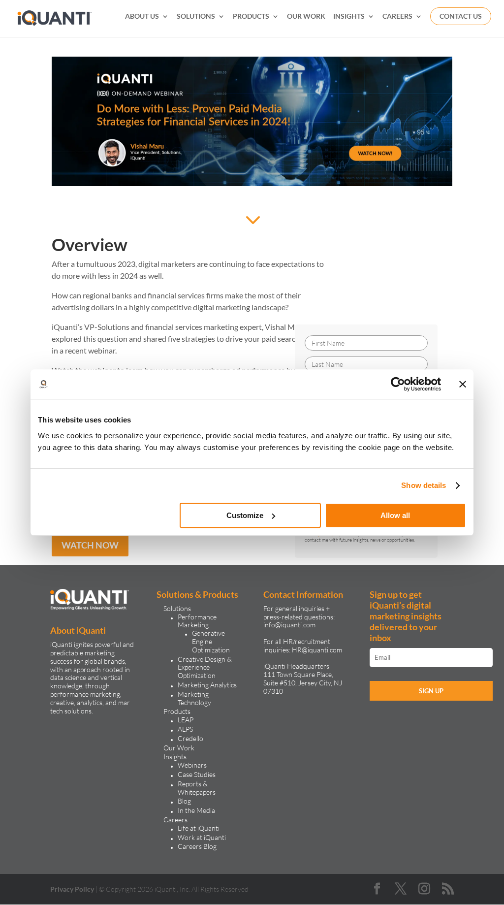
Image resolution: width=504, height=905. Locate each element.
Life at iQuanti (199, 828)
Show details (423, 485)
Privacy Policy (72, 889)
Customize (244, 515)
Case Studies (197, 774)
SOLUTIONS (196, 16)
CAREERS (397, 16)
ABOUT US (142, 16)
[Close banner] (462, 384)
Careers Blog (197, 846)
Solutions (177, 608)
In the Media (196, 810)
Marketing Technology (194, 698)
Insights (175, 756)
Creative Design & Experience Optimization (205, 667)
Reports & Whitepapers (197, 787)
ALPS (185, 729)
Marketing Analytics (207, 684)
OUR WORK (306, 16)
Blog (184, 801)
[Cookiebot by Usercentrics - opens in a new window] (398, 384)
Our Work (178, 747)
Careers (175, 819)
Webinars (192, 765)
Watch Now (90, 545)
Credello (190, 738)
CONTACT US (461, 16)
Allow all (395, 515)
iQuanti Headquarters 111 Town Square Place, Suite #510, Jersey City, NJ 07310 (302, 678)
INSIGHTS (349, 16)
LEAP (185, 719)
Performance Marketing (197, 621)
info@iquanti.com (289, 624)
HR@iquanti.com (317, 650)
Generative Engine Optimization (211, 641)
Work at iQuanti (202, 837)
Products (176, 711)
